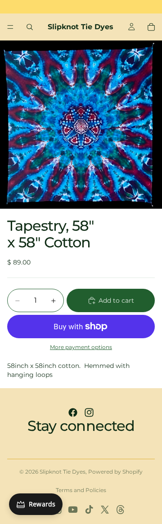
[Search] (30, 27)
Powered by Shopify (115, 471)
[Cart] (151, 27)
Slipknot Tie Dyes (63, 471)
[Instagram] (89, 412)
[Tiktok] (89, 509)
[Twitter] (104, 509)
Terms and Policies (81, 490)
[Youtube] (73, 509)
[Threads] (120, 509)
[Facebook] (73, 412)
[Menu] (10, 27)
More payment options (81, 347)
